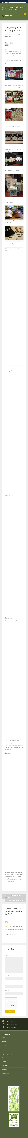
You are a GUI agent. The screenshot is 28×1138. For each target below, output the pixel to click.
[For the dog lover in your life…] (14, 239)
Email (9, 983)
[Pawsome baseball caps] (14, 219)
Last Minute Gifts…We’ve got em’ (15, 900)
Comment (7, 955)
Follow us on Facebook (11, 1024)
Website (7, 990)
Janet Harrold (12, 32)
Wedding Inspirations (7, 1045)
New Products (5, 1069)
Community (4, 1065)
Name (9, 975)
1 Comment (17, 34)
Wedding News (5, 1073)
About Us (4, 1037)
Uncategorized (8, 36)
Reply (22, 921)
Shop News (4, 1057)
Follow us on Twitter (10, 1021)
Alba (6, 926)
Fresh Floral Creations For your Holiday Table (12, 896)
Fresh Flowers (5, 1077)
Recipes (4, 1061)
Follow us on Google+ (11, 1027)
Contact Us (4, 1041)
